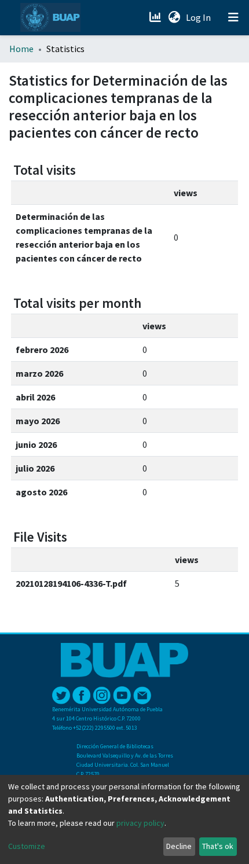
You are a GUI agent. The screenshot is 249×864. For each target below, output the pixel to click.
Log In (199, 17)
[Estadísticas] (156, 17)
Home (21, 48)
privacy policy (140, 823)
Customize (26, 846)
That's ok (217, 846)
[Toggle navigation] (233, 17)
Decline (179, 846)
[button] (174, 17)
